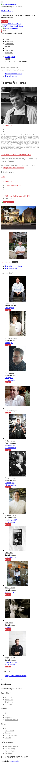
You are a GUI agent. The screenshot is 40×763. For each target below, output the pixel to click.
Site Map (8, 753)
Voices (7, 46)
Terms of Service (11, 746)
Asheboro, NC (10, 445)
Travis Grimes (18, 70)
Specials (8, 733)
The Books (9, 702)
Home (3, 70)
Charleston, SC (10, 557)
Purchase (4, 21)
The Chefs (9, 41)
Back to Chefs (6, 262)
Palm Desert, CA (11, 662)
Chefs (9, 70)
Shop (7, 48)
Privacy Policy (10, 748)
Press (7, 715)
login (7, 57)
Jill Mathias (9, 553)
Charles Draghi (11, 410)
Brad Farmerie (10, 515)
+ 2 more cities (10, 448)
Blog (7, 713)
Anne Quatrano (11, 338)
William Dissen (10, 441)
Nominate (9, 53)
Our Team (9, 50)
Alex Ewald (9, 622)
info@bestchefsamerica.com (13, 168)
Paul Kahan (9, 373)
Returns (8, 738)
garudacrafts (14, 761)
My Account (9, 731)
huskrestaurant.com (13, 185)
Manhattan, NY (11, 520)
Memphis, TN (10, 592)
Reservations (8, 202)
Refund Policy (10, 751)
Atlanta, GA (9, 343)
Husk (3, 177)
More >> (8, 310)
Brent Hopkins (10, 478)
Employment (10, 717)
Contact (15, 262)
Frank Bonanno (11, 303)
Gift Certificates (11, 735)
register (12, 57)
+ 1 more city (10, 380)
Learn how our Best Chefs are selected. (16, 155)
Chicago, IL (9, 378)
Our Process (9, 44)
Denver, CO (9, 308)
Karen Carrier (10, 588)
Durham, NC (9, 483)
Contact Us (9, 704)
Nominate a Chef (11, 720)
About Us (8, 697)
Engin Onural (10, 657)
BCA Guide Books (7, 11)
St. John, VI (9, 627)
